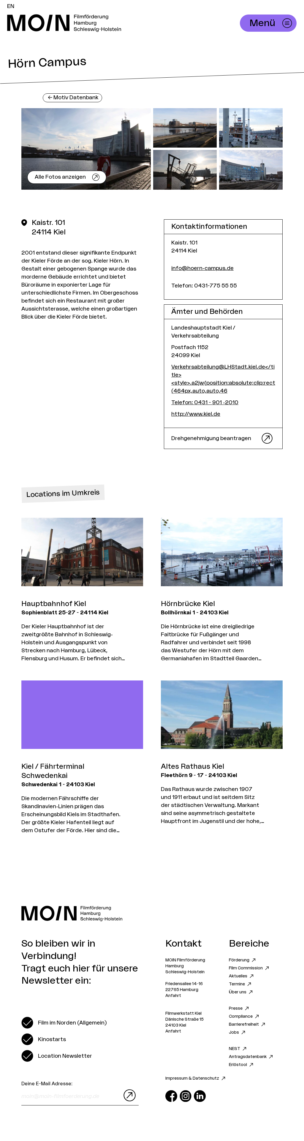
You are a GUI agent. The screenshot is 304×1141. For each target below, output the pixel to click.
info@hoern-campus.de (202, 268)
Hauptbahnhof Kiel (53, 604)
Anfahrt (173, 996)
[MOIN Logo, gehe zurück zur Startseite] (99, 23)
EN (10, 6)
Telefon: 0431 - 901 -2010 (204, 402)
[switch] (64, 1023)
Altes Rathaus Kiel (192, 766)
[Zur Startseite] (152, 913)
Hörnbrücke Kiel (188, 604)
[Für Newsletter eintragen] (128, 1095)
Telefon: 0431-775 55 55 (204, 285)
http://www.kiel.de (195, 414)
